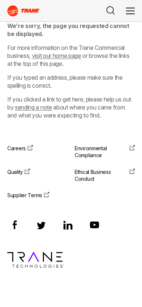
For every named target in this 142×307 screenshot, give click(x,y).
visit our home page (56, 55)
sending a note (33, 107)
